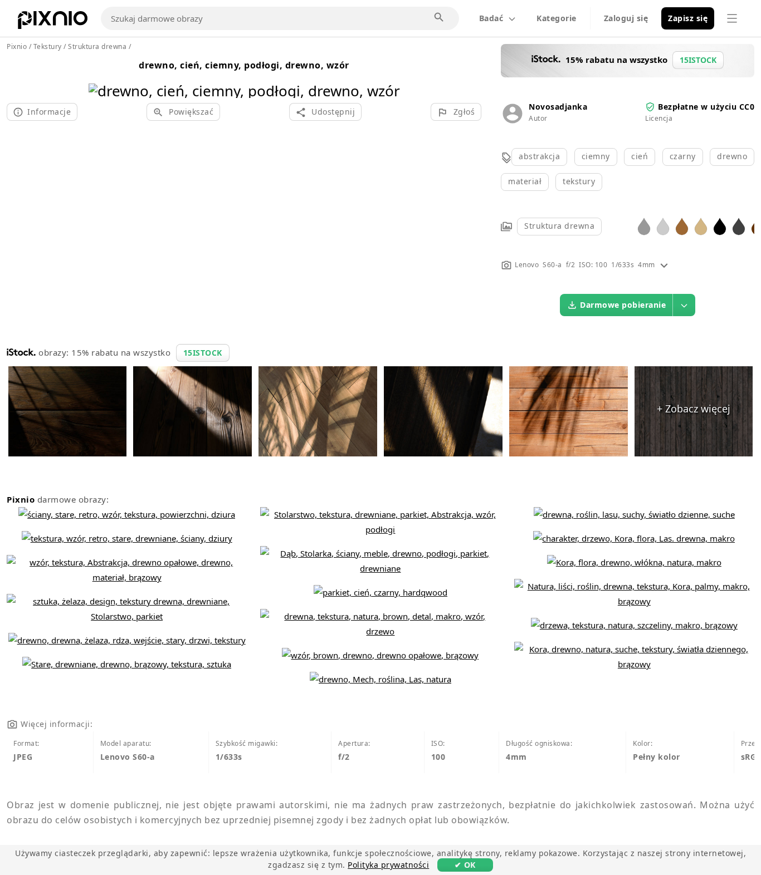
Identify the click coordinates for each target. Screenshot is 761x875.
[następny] (387, 76)
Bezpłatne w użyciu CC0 (706, 106)
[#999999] (644, 225)
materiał (525, 181)
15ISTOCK (202, 352)
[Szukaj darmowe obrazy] (439, 17)
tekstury (579, 181)
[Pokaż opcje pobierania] (684, 305)
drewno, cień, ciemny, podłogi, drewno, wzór (244, 65)
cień (639, 156)
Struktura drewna (559, 225)
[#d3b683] (701, 225)
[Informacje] (664, 264)
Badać (491, 18)
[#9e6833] (682, 225)
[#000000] (720, 225)
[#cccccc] (663, 225)
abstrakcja (539, 156)
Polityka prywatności (388, 864)
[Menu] (732, 18)
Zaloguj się (626, 18)
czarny (683, 156)
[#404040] (738, 225)
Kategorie (556, 18)
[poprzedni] (101, 76)
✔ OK (465, 864)
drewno (732, 156)
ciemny (596, 156)
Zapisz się (688, 18)
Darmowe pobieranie (623, 304)
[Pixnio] (52, 22)
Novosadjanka (558, 106)
